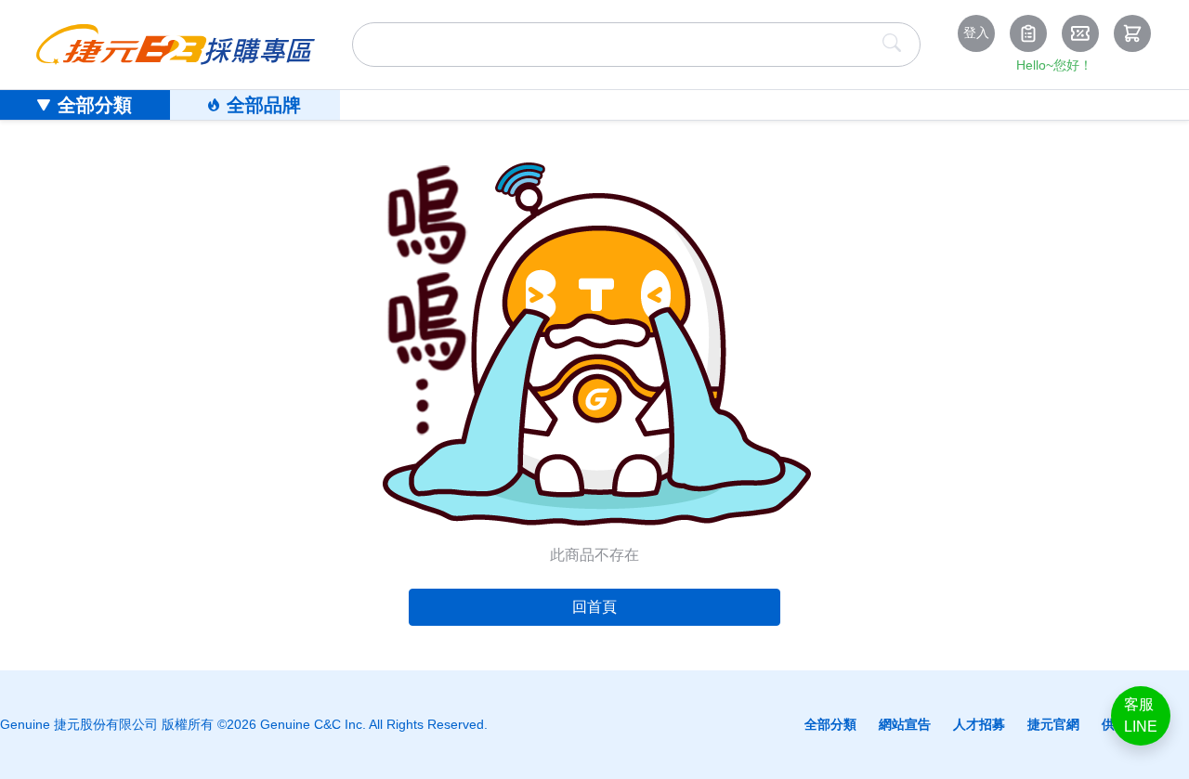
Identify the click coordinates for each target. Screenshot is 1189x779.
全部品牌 (264, 105)
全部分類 (95, 105)
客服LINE (1140, 715)
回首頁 (594, 607)
